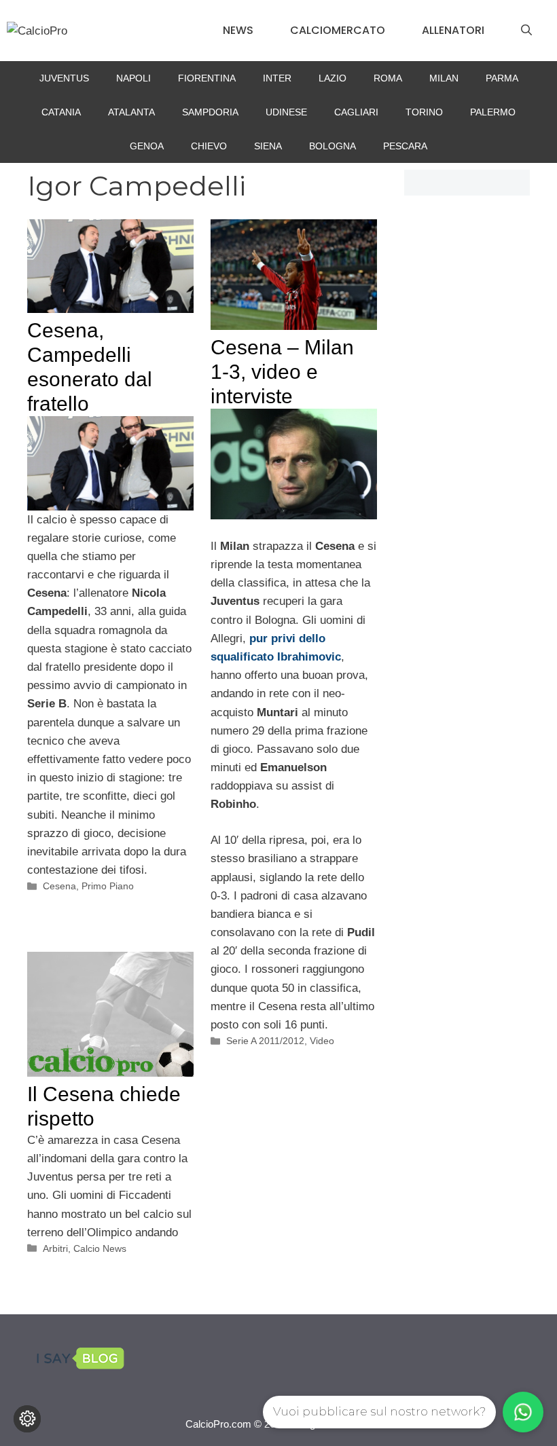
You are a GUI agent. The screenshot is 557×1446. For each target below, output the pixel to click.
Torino (424, 112)
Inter (277, 78)
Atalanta (131, 112)
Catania (61, 112)
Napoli (133, 78)
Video (322, 1040)
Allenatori (453, 30)
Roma (388, 78)
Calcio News (99, 1248)
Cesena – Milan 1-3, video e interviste (282, 371)
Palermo (493, 112)
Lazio (332, 78)
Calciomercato (337, 30)
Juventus (64, 78)
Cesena (59, 885)
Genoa (147, 146)
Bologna (332, 146)
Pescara (405, 146)
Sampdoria (210, 112)
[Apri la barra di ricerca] (526, 31)
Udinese (286, 112)
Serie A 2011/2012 (265, 1040)
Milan (444, 78)
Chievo (209, 146)
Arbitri (55, 1248)
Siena (268, 146)
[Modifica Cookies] (27, 1418)
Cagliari (356, 112)
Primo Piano (108, 885)
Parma (502, 78)
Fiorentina (207, 78)
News (238, 30)
